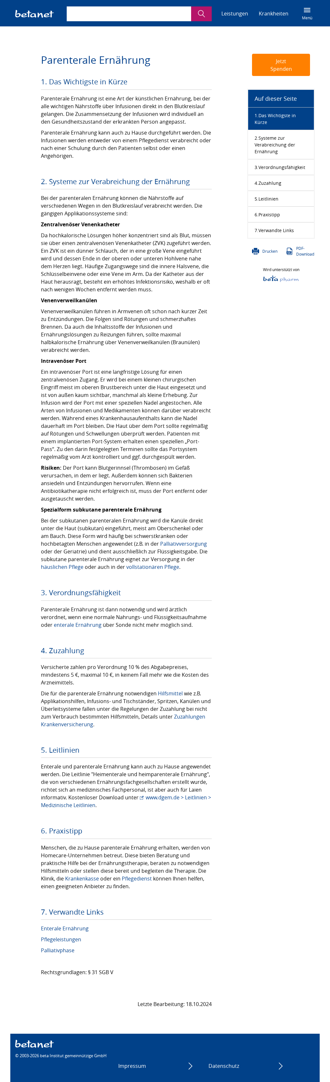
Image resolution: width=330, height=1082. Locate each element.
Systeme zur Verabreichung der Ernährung (275, 145)
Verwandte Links (276, 230)
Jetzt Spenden (281, 65)
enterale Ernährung (78, 624)
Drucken (269, 251)
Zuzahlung (269, 183)
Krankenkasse (82, 878)
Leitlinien (268, 199)
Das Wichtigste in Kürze (275, 118)
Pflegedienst (137, 878)
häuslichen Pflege (62, 566)
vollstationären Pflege (152, 566)
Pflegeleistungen (61, 939)
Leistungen (234, 13)
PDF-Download (305, 251)
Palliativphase (57, 950)
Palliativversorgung (183, 543)
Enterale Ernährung (65, 928)
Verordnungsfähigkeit (281, 167)
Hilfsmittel (170, 693)
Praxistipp (269, 215)
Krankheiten (273, 13)
